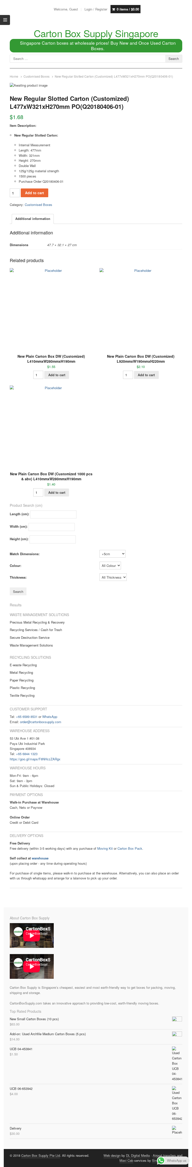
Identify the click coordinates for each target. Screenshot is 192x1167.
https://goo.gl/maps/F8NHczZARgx (35, 759)
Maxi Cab (126, 1160)
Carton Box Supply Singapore (96, 33)
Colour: (15, 565)
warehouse (40, 858)
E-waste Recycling (23, 665)
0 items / (128, 9)
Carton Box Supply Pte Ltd (40, 1155)
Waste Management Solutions (31, 645)
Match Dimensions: (25, 553)
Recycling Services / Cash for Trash (36, 629)
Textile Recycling (22, 695)
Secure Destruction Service (30, 637)
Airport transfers (164, 1155)
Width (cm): (19, 526)
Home (14, 76)
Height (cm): (19, 539)
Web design (112, 1155)
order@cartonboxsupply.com (40, 721)
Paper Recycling (22, 680)
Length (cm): (19, 514)
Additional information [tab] (32, 218)
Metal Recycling (21, 672)
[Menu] (5, 20)
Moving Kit (105, 848)
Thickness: (18, 577)
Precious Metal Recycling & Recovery (37, 622)
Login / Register (95, 9)
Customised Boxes (37, 76)
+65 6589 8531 (27, 716)
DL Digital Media (138, 1155)
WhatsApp (49, 716)
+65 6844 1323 (27, 753)
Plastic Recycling (22, 687)
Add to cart (34, 192)
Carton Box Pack (130, 848)
